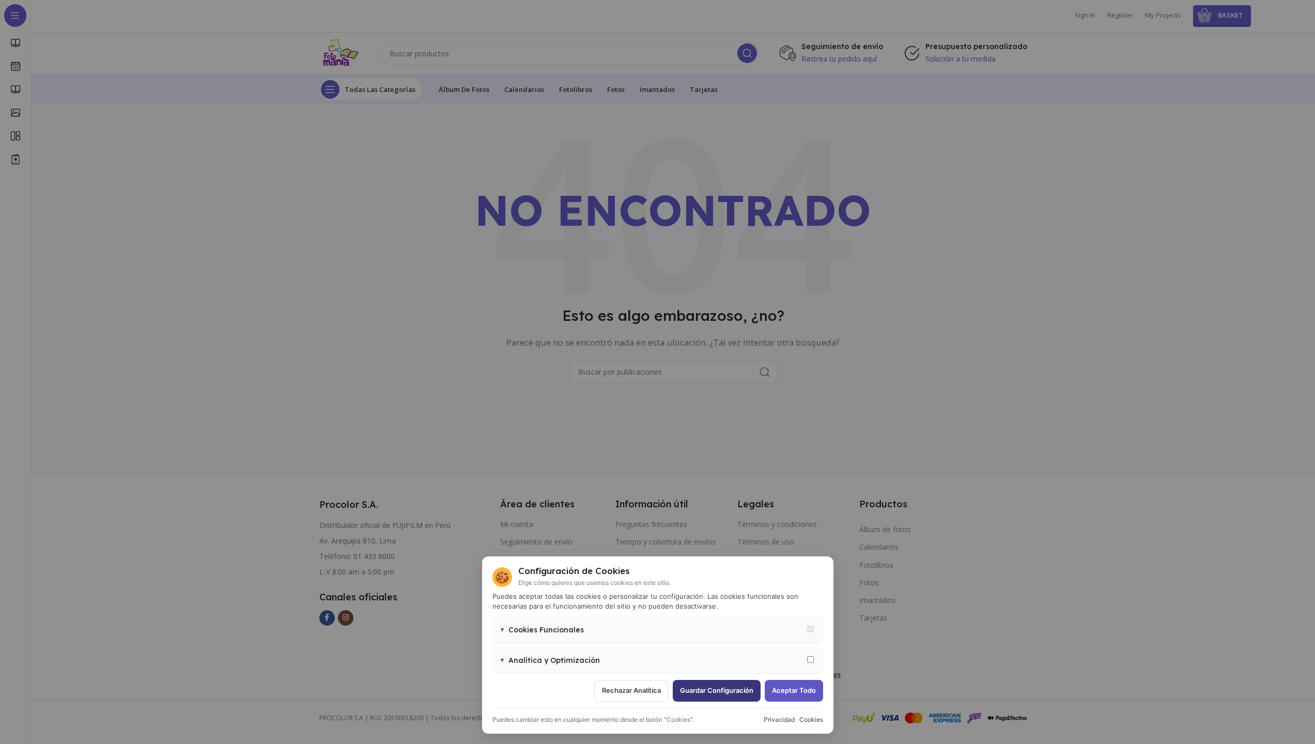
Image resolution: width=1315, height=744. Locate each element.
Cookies (811, 719)
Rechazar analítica (631, 690)
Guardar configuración (716, 690)
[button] (657, 630)
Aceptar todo (794, 690)
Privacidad (779, 719)
